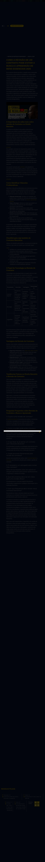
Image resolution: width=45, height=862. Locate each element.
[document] (22, 431)
